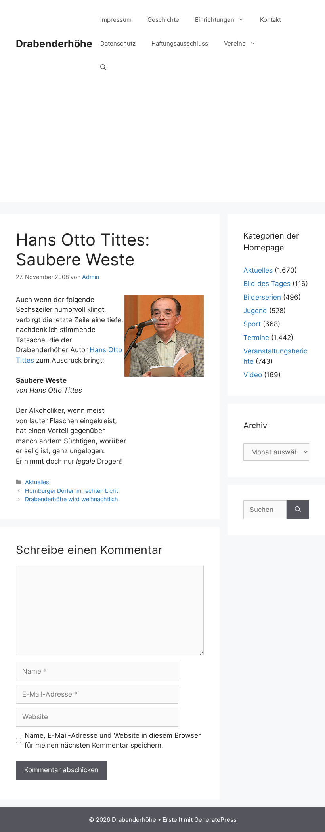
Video (252, 375)
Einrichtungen (214, 19)
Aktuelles (37, 482)
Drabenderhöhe (54, 44)
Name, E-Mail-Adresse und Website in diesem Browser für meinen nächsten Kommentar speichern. (113, 740)
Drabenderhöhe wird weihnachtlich (71, 499)
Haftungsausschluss (179, 43)
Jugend (255, 311)
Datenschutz (118, 43)
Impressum (116, 19)
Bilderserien (262, 297)
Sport (252, 324)
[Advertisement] (162, 146)
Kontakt (270, 19)
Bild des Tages (267, 284)
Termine (256, 338)
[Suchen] (298, 509)
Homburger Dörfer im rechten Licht (71, 490)
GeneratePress (215, 819)
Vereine (235, 43)
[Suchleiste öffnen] (103, 67)
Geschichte (163, 19)
